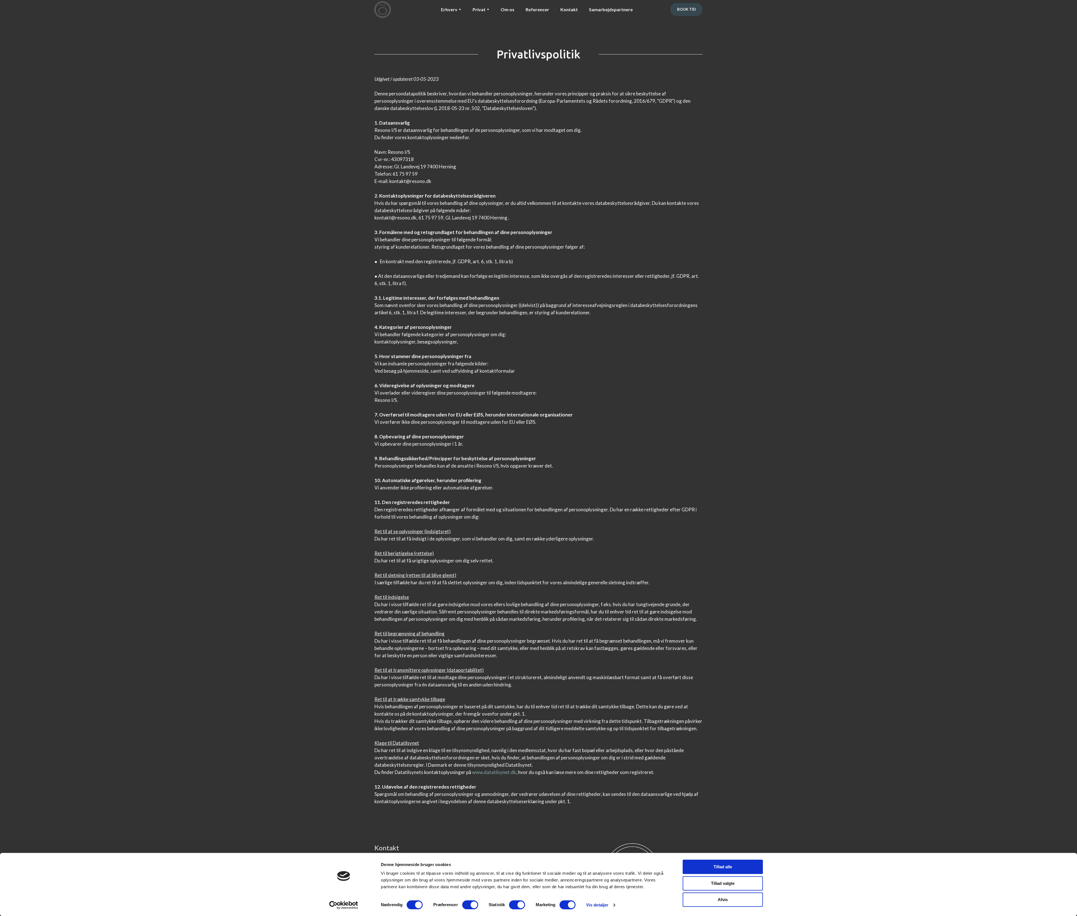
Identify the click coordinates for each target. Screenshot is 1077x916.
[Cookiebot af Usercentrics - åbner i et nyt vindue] (343, 905)
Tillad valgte (723, 883)
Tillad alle (723, 866)
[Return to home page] (382, 9)
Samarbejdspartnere (611, 9)
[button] (686, 9)
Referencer (537, 9)
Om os (507, 9)
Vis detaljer (597, 905)
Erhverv (449, 9)
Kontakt (569, 9)
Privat (479, 9)
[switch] (470, 904)
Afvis (723, 899)
